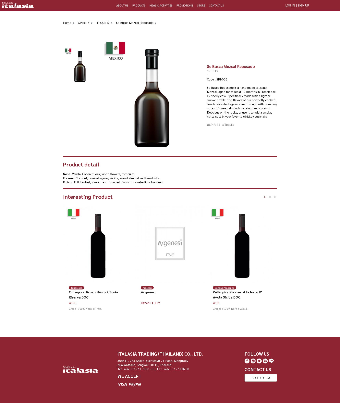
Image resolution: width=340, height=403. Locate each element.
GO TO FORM (261, 378)
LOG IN (290, 5)
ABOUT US (122, 5)
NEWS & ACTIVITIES (161, 5)
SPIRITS (83, 22)
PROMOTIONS (184, 5)
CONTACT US (216, 5)
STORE (201, 5)
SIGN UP (303, 5)
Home (67, 22)
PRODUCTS (139, 5)
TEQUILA (102, 22)
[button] (265, 197)
